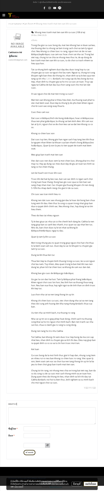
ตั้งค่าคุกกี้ (76, 484)
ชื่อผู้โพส (13, 428)
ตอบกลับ (30, 452)
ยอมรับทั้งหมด (90, 484)
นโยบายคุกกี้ (18, 486)
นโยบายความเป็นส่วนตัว (60, 484)
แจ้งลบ (34, 40)
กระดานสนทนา (15, 23)
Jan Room (29, 23)
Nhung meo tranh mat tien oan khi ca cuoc (56, 23)
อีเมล (11, 435)
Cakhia (49, 78)
